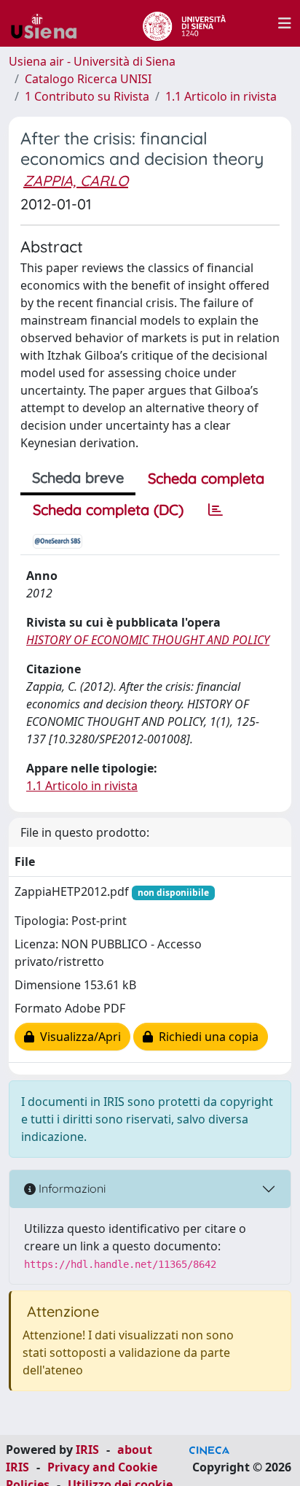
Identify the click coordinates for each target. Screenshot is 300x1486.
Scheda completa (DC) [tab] (108, 509)
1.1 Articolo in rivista (221, 96)
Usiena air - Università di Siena (92, 61)
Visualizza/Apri (77, 1037)
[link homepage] (49, 23)
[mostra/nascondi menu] (284, 23)
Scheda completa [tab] (206, 478)
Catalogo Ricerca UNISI (88, 79)
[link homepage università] (184, 23)
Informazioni (71, 1188)
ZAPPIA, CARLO (75, 180)
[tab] (215, 510)
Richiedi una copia (205, 1037)
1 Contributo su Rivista (87, 96)
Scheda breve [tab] (78, 477)
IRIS (87, 1450)
